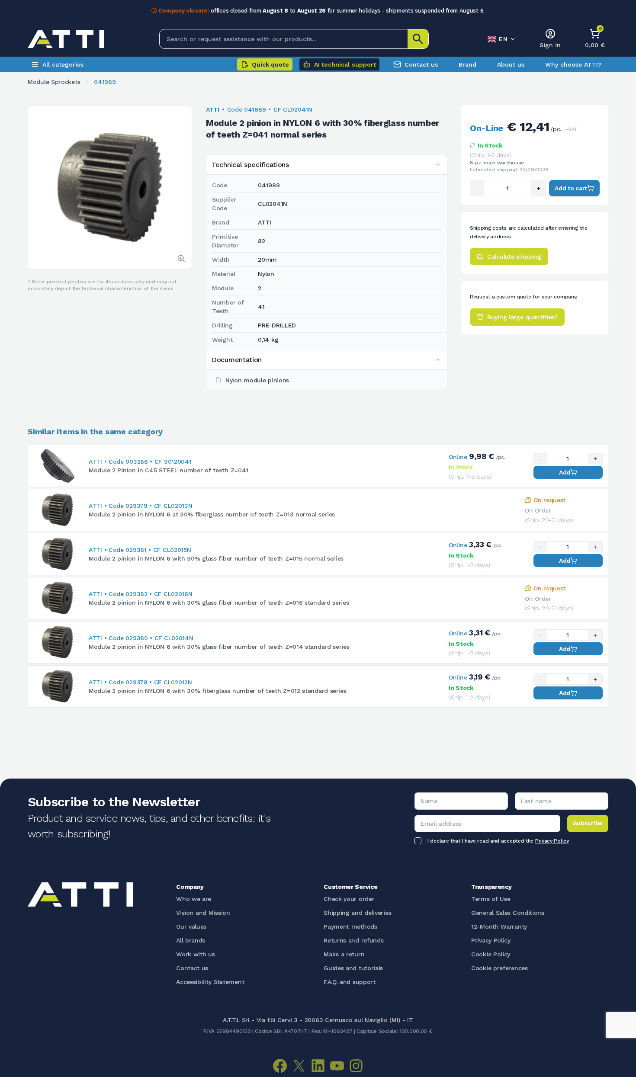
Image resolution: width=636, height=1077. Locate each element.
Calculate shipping (514, 256)
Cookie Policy (490, 954)
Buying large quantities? (522, 317)
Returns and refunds (353, 940)
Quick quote (270, 64)
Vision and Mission (203, 912)
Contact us (421, 64)
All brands (190, 940)
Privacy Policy (552, 841)
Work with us (195, 954)
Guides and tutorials (353, 968)
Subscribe (588, 823)
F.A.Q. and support (350, 981)
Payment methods (350, 926)
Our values (191, 926)
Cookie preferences (499, 968)
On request (549, 500)
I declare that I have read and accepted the (498, 841)
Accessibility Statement (210, 981)
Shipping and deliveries (357, 912)
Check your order (349, 898)
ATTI (212, 109)
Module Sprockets (54, 81)
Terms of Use (490, 898)
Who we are (193, 898)
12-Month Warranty (499, 926)
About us (510, 64)
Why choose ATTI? (573, 64)
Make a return (344, 954)
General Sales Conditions (507, 912)
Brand (467, 64)
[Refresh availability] (472, 145)
